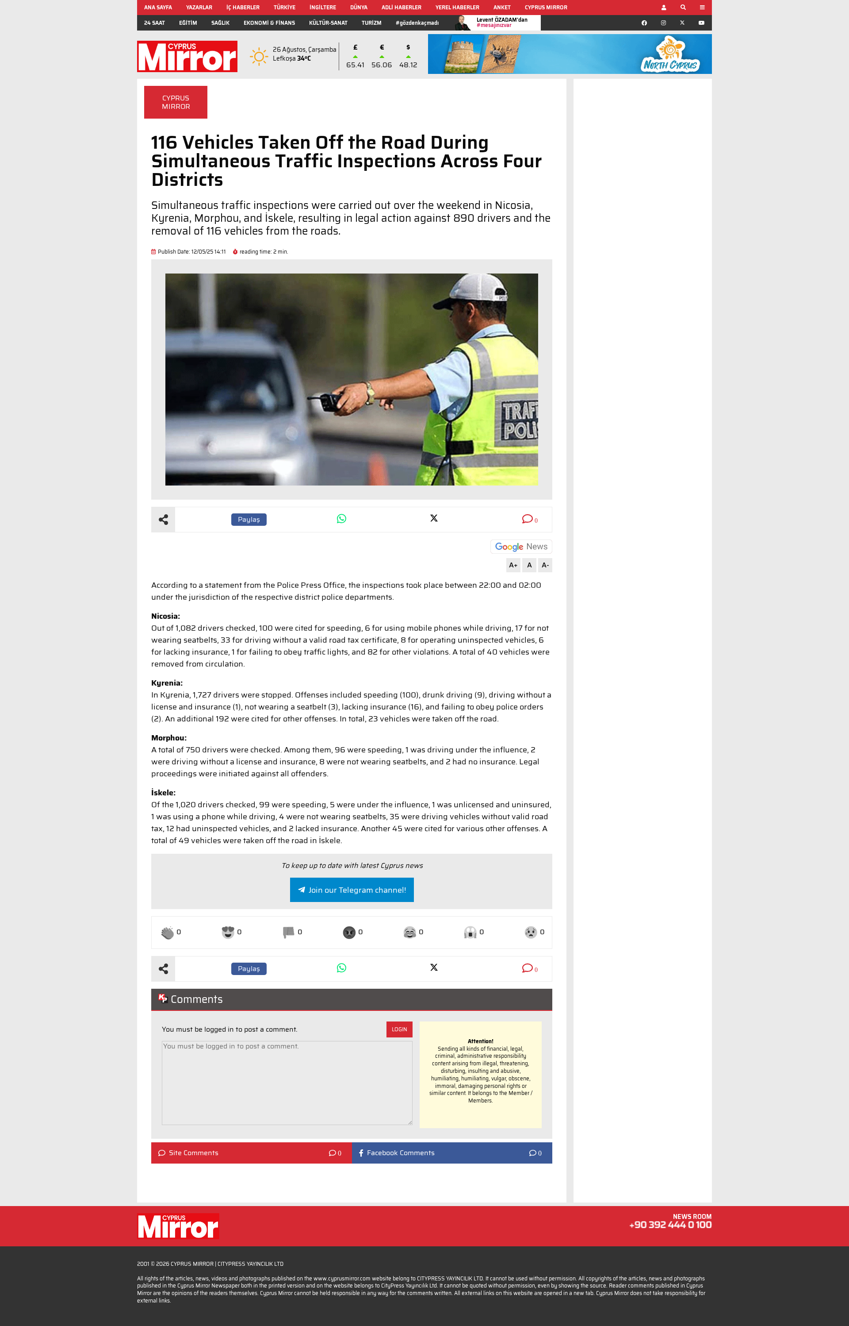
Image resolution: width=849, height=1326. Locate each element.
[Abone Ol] (521, 547)
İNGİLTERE (323, 7)
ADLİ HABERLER (401, 7)
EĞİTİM (188, 23)
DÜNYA (358, 7)
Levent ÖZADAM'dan (502, 22)
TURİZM (372, 23)
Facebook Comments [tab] (401, 1152)
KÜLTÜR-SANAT (328, 23)
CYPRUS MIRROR (546, 7)
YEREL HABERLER (457, 7)
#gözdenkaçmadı (417, 23)
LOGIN (399, 1029)
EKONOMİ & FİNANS (269, 23)
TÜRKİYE (284, 7)
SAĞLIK (220, 23)
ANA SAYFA (158, 7)
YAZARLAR (199, 7)
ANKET (502, 7)
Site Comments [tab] (193, 1152)
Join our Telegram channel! (357, 890)
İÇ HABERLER (243, 7)
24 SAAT (154, 23)
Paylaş (249, 519)
